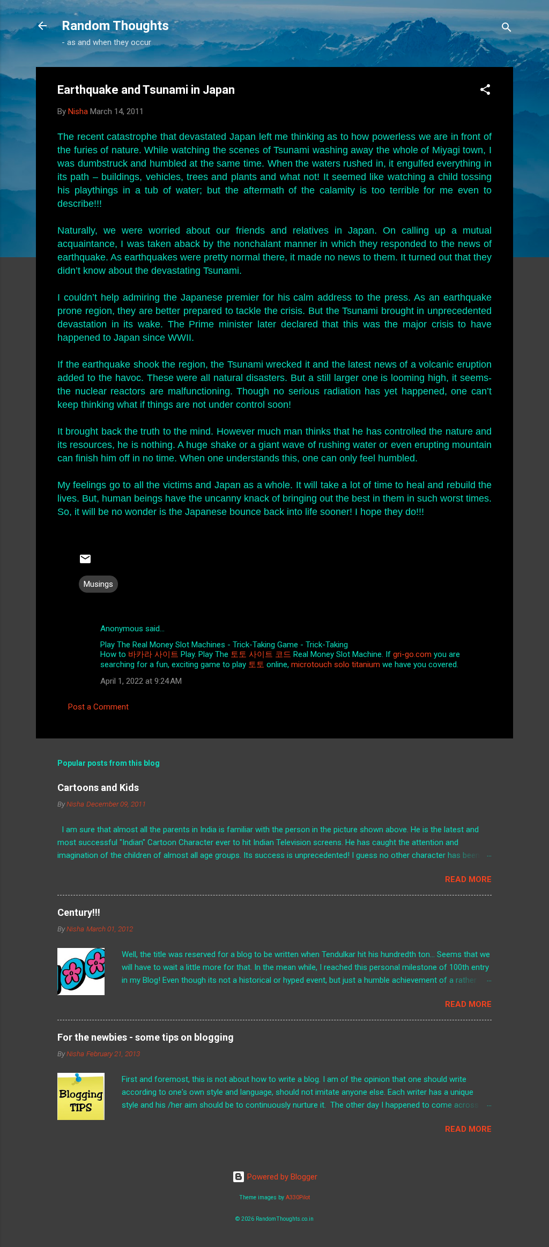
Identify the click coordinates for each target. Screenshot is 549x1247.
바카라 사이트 (153, 654)
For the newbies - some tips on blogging (145, 1037)
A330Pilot (298, 1197)
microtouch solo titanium (335, 664)
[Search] (506, 29)
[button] (485, 91)
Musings (98, 584)
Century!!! (78, 912)
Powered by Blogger (281, 1177)
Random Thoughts (115, 25)
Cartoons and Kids (98, 787)
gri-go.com (412, 654)
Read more (468, 879)
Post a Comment (98, 707)
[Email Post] (85, 563)
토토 (256, 664)
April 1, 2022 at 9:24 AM (141, 681)
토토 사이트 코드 (261, 654)
